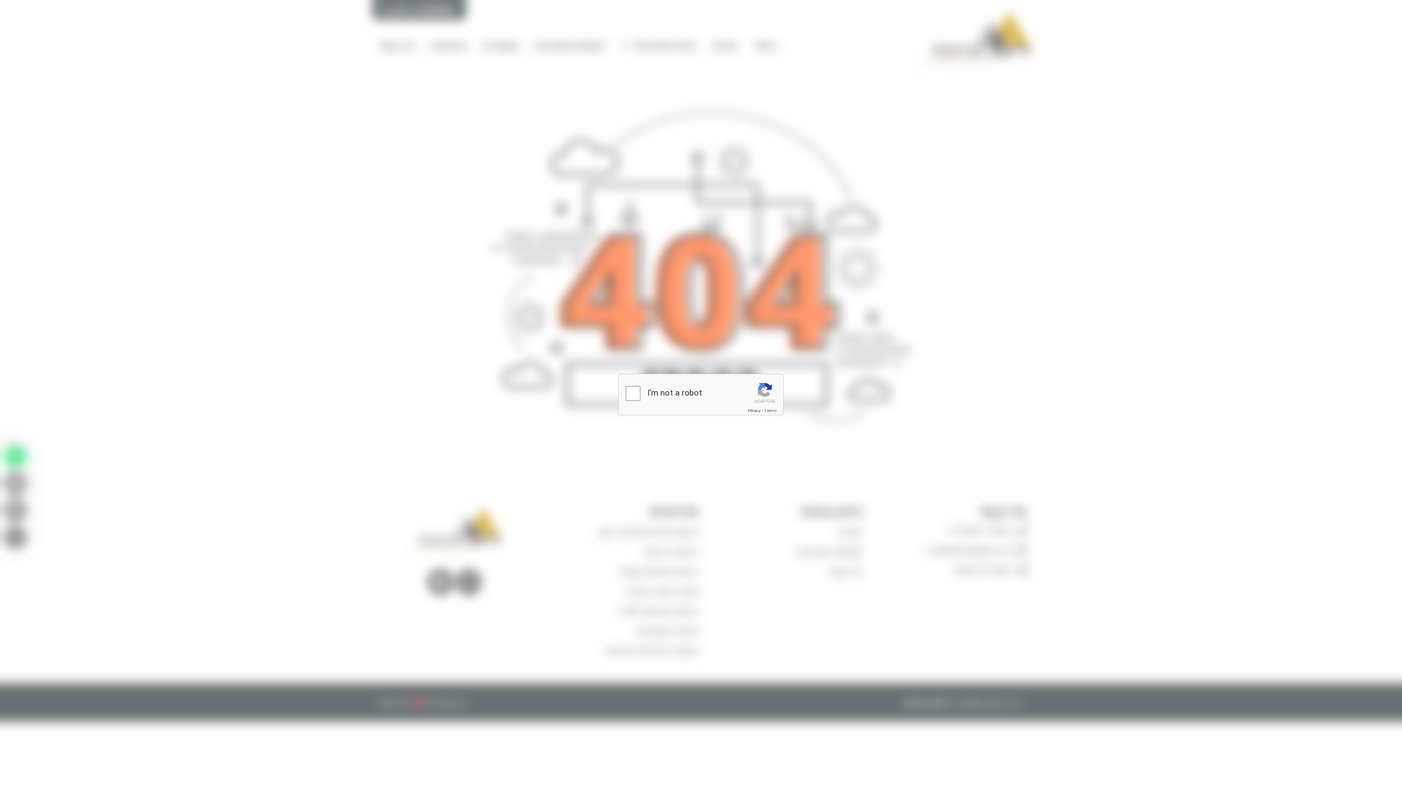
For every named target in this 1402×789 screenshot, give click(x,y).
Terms (770, 410)
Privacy (754, 410)
